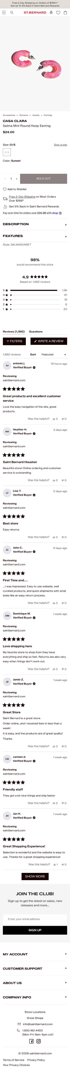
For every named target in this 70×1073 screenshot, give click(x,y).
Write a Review (52, 342)
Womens (23, 115)
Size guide (60, 144)
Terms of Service (13, 1060)
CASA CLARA (15, 121)
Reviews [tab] (14, 332)
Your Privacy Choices (16, 1065)
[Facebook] (31, 1041)
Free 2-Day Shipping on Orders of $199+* (35, 2)
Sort (33, 354)
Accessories (9, 115)
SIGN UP (35, 930)
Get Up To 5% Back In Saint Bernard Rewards (35, 5)
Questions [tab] (36, 332)
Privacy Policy (36, 1060)
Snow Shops (35, 1018)
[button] (35, 290)
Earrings (48, 115)
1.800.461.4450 (32, 1030)
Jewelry (35, 115)
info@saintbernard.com (38, 1024)
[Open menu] (3, 12)
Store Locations (35, 1012)
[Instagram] (38, 1041)
